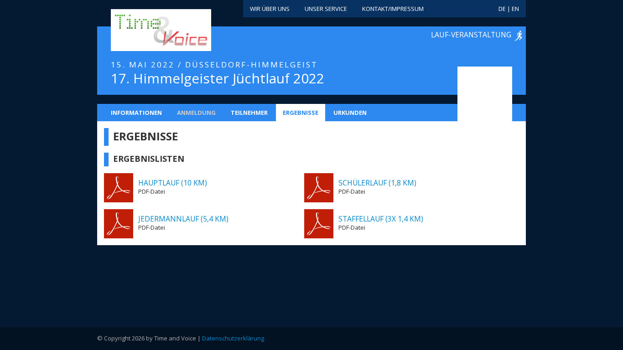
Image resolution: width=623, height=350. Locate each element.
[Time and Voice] (147, 30)
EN (515, 9)
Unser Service (326, 9)
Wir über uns (270, 9)
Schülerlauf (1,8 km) (377, 183)
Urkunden (350, 112)
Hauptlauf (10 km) (172, 183)
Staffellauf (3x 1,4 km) (380, 219)
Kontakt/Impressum (393, 9)
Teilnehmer (249, 112)
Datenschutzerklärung (233, 338)
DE (502, 9)
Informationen (136, 112)
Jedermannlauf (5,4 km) (183, 219)
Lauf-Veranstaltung (471, 35)
